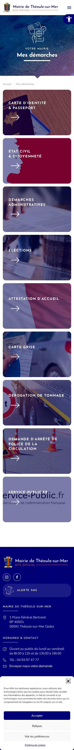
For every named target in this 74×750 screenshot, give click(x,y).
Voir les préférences (37, 736)
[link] (68, 19)
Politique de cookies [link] (35, 745)
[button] (68, 681)
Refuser (37, 726)
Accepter (37, 715)
